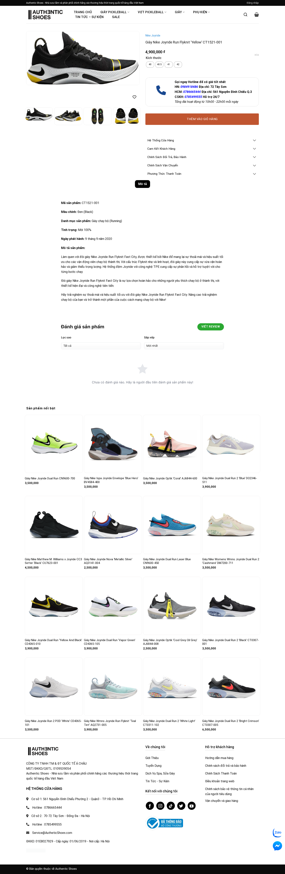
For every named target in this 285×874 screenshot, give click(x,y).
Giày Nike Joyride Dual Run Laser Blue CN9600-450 (167, 561)
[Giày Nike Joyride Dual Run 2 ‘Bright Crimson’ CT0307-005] (231, 687)
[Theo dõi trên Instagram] (160, 806)
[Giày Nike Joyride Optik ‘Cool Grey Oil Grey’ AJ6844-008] (172, 606)
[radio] (150, 64)
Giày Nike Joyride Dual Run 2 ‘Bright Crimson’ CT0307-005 (230, 723)
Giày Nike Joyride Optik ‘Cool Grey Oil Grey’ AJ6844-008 (170, 642)
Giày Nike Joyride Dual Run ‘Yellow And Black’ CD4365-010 (53, 642)
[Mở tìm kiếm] (245, 14)
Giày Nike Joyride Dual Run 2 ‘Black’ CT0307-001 (230, 642)
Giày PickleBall (113, 12)
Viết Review (210, 326)
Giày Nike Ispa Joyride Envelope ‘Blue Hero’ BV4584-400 (111, 480)
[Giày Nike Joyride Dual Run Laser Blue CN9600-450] (172, 525)
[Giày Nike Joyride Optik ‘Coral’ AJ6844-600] (172, 444)
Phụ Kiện (200, 12)
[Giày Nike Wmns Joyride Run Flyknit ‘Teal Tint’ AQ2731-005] (113, 686)
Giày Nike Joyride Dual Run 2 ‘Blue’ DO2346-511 (229, 480)
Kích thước (154, 58)
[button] (253, 3)
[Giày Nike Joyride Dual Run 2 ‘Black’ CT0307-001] (231, 606)
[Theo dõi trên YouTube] (192, 806)
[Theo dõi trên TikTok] (171, 806)
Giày (178, 12)
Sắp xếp (149, 337)
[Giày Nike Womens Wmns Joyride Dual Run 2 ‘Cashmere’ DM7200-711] (231, 525)
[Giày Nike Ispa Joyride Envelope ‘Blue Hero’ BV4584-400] (113, 443)
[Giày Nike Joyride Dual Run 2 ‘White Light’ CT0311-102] (172, 686)
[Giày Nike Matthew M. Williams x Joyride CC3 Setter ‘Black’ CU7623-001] (54, 524)
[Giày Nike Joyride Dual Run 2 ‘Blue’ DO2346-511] (231, 444)
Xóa (257, 55)
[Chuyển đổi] (254, 140)
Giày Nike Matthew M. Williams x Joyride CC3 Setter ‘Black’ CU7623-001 (53, 561)
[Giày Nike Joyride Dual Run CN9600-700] (54, 444)
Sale (116, 17)
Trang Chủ (83, 12)
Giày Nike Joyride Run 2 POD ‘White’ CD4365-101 (53, 723)
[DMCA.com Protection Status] (36, 850)
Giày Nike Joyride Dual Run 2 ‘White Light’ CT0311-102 (169, 723)
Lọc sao (66, 337)
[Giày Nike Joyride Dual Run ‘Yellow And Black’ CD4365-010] (54, 605)
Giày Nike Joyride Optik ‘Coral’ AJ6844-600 (170, 478)
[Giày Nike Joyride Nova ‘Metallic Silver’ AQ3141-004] (113, 525)
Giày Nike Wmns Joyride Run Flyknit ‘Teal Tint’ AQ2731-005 (110, 723)
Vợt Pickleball (151, 12)
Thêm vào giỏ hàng (202, 119)
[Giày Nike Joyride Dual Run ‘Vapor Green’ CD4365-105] (113, 605)
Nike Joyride (152, 35)
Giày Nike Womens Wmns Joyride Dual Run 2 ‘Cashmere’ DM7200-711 (230, 561)
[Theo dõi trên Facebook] (150, 806)
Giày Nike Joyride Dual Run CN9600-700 (50, 478)
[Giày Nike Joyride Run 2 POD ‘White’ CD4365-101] (54, 686)
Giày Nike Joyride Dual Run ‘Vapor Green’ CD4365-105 (109, 642)
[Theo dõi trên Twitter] (181, 806)
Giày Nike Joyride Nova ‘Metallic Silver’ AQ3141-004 (108, 561)
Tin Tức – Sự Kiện (89, 17)
